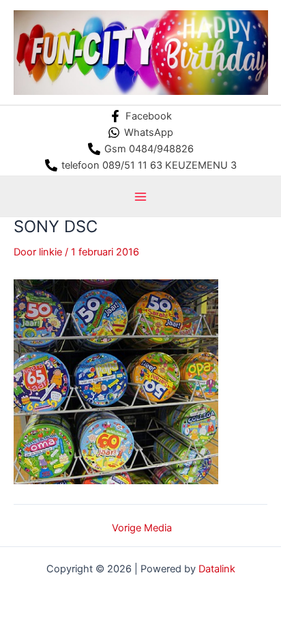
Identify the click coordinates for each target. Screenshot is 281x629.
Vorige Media (142, 528)
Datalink (216, 569)
